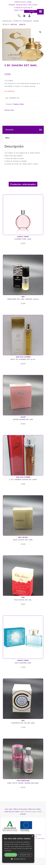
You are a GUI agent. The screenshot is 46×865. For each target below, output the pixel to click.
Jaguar (23, 417)
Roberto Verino (23, 237)
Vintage (13, 24)
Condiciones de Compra (11, 812)
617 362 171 (28, 8)
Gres (23, 297)
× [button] (32, 836)
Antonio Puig (9, 110)
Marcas (22, 24)
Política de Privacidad (20, 809)
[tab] (23, 130)
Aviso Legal (8, 809)
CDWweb (23, 814)
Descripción (9, 130)
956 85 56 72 (20, 8)
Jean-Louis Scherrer (23, 357)
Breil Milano (23, 537)
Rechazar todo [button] (25, 855)
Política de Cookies (34, 809)
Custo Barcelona (23, 781)
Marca (7, 138)
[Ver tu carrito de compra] (24, 16)
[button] (40, 32)
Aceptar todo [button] (10, 855)
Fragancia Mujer (18, 104)
